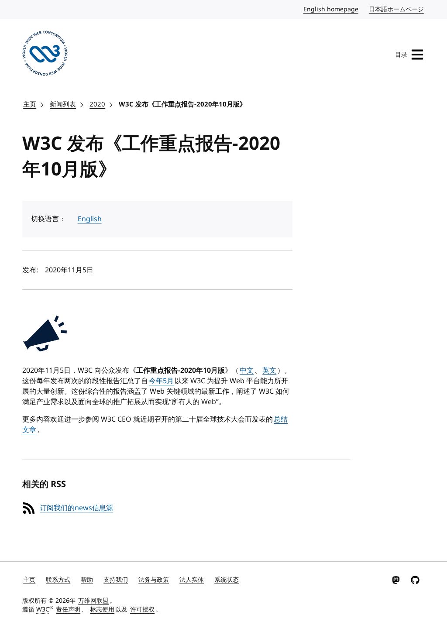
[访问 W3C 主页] (45, 55)
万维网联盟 (93, 600)
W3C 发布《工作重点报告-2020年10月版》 (182, 104)
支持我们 (115, 579)
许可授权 (142, 609)
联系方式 (58, 579)
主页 (29, 104)
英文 (269, 370)
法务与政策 (153, 579)
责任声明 (68, 609)
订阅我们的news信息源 (76, 508)
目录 (401, 54)
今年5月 (161, 381)
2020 (97, 104)
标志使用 (102, 609)
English (90, 219)
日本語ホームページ (397, 9)
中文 (247, 370)
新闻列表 (63, 104)
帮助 (87, 579)
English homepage (331, 9)
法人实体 (191, 579)
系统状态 (226, 579)
